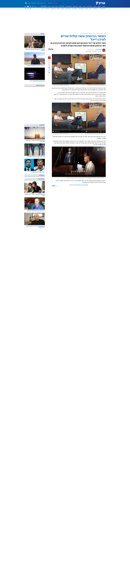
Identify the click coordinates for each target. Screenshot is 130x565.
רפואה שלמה (81, 8)
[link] (92, 200)
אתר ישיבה (53, 8)
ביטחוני (94, 6)
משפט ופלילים (69, 6)
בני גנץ (99, 51)
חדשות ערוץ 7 (99, 3)
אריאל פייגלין (99, 49)
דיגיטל (90, 8)
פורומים (58, 8)
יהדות (49, 6)
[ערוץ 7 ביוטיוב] (28, 6)
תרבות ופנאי (67, 8)
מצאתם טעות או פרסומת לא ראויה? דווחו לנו (78, 184)
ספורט (62, 8)
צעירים (86, 8)
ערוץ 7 (105, 33)
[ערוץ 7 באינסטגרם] (30, 6)
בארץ (84, 6)
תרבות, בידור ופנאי (99, 33)
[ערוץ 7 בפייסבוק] (33, 6)
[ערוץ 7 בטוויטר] (35, 6)
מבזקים (99, 6)
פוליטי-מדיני (89, 6)
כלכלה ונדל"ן (61, 6)
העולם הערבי (74, 8)
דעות (56, 6)
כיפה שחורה (95, 8)
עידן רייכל (94, 51)
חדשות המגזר (102, 8)
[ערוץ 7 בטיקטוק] (25, 6)
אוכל (53, 6)
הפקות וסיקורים (44, 6)
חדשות (103, 6)
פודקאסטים (75, 6)
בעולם (80, 6)
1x (103, 131)
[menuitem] (104, 6)
